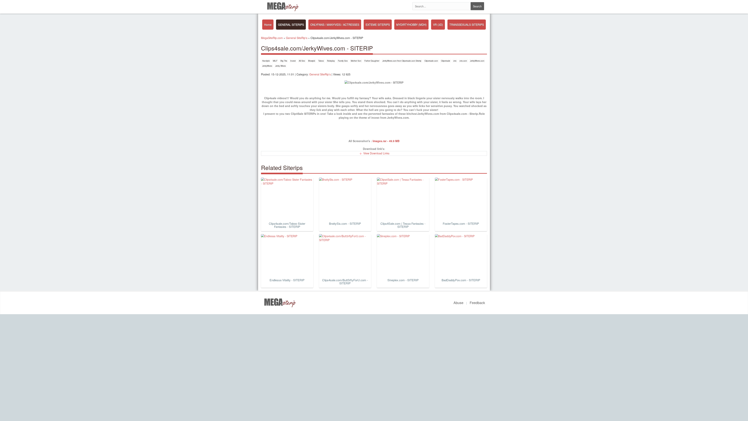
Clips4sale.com (431, 60)
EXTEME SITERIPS (378, 25)
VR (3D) (438, 25)
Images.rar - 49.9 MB (386, 141)
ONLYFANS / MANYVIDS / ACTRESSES (334, 25)
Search (477, 6)
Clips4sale (445, 60)
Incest (293, 60)
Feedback (477, 302)
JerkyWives (267, 66)
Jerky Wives (280, 66)
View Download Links (376, 153)
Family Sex (343, 60)
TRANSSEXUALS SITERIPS (466, 25)
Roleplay (331, 60)
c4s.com (463, 60)
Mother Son (356, 60)
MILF (275, 60)
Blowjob (311, 60)
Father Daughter (371, 60)
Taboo (321, 60)
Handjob (266, 60)
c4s (454, 60)
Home (268, 25)
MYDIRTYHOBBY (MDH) (411, 25)
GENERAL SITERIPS (291, 25)
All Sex (302, 60)
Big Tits (283, 60)
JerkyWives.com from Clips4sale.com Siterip (401, 60)
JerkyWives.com (477, 60)
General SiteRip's (320, 74)
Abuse (458, 302)
